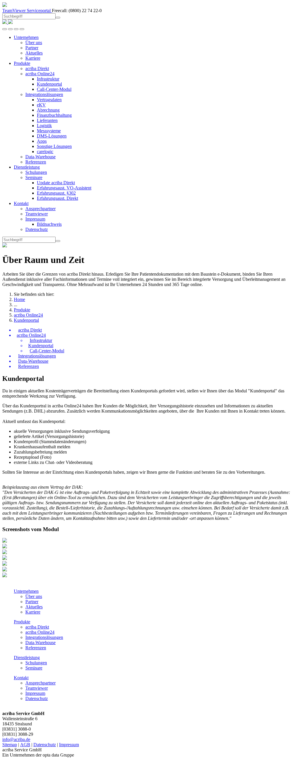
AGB (25, 744)
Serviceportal (39, 10)
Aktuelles (34, 606)
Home (19, 299)
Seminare (33, 667)
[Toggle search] (16, 29)
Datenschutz (36, 698)
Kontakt (21, 677)
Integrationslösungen (44, 637)
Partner (31, 601)
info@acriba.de (16, 739)
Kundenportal (26, 320)
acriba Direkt (37, 626)
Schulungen (36, 662)
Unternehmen (26, 591)
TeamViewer (14, 10)
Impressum (35, 693)
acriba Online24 (28, 315)
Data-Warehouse (40, 642)
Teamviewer (36, 688)
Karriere (32, 611)
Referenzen (35, 647)
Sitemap (9, 744)
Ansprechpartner (40, 682)
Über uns (33, 596)
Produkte (22, 309)
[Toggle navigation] (22, 29)
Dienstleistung (27, 657)
